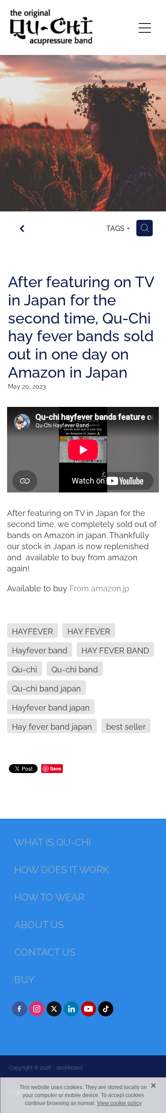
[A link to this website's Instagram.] (36, 1008)
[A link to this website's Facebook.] (19, 1008)
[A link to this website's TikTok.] (105, 1008)
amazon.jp (110, 587)
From (80, 587)
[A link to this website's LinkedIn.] (71, 1008)
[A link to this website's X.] (54, 1008)
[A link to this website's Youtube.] (88, 1008)
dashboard (69, 1067)
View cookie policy (119, 1103)
